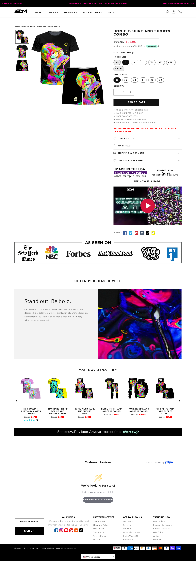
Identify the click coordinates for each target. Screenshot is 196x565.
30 (125, 80)
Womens (69, 12)
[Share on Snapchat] (153, 232)
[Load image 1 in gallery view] (22, 36)
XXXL (171, 62)
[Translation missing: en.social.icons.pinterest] (137, 232)
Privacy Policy (28, 548)
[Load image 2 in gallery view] (22, 51)
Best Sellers (159, 521)
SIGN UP (29, 530)
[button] (167, 11)
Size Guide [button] (126, 53)
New (38, 12)
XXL (161, 62)
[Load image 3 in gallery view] (22, 66)
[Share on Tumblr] (142, 232)
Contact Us (98, 532)
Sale (111, 12)
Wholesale (128, 540)
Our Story (128, 521)
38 (160, 80)
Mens (52, 12)
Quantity (118, 86)
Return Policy (99, 536)
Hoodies (157, 540)
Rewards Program (132, 532)
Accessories (91, 12)
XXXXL (119, 69)
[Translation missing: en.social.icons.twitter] (131, 232)
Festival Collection (162, 525)
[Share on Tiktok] (148, 232)
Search (96, 540)
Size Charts (98, 528)
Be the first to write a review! (98, 500)
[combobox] (98, 557)
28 (117, 80)
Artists (156, 536)
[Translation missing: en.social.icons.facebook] (125, 232)
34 (143, 80)
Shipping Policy (100, 525)
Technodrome (21, 26)
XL (151, 62)
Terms (38, 548)
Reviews (127, 525)
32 (134, 80)
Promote (127, 528)
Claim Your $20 (130, 536)
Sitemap (17, 548)
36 (152, 80)
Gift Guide (158, 532)
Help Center (99, 521)
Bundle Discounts (161, 528)
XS (117, 62)
